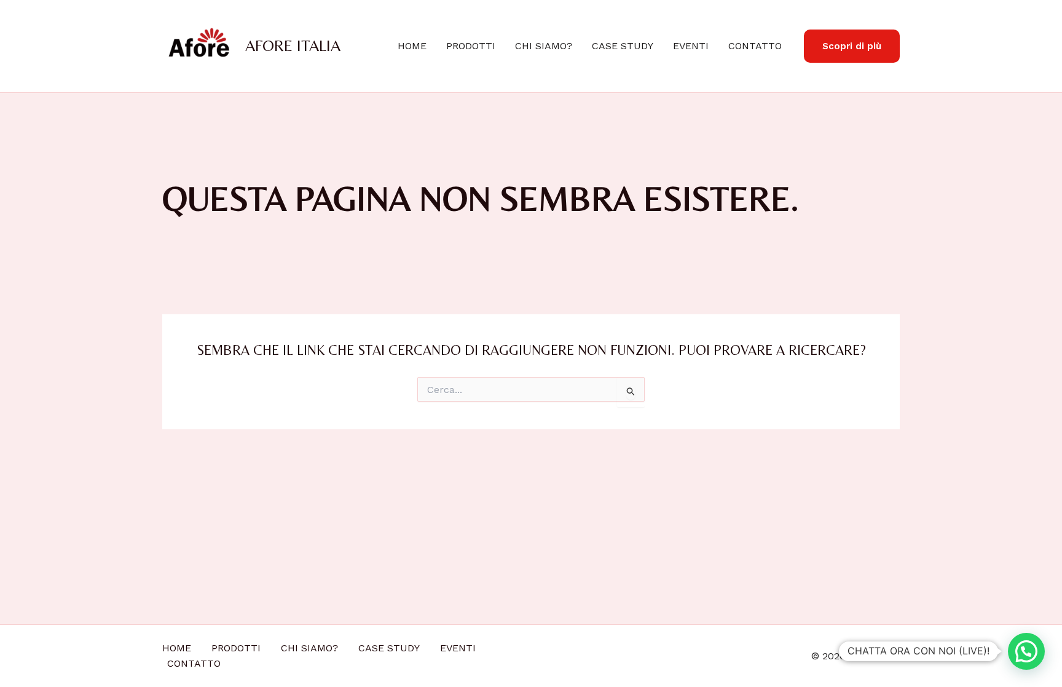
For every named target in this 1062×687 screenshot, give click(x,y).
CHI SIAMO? (543, 46)
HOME (412, 46)
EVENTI (691, 46)
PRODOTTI (470, 46)
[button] (852, 46)
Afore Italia (292, 45)
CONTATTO (755, 46)
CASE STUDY (622, 46)
